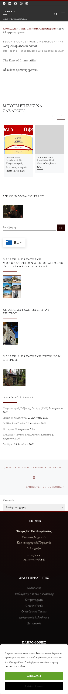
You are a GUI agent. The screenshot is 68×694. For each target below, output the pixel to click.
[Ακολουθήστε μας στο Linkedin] (9, 4)
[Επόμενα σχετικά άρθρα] (61, 116)
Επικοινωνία (34, 623)
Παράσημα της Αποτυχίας (15, 417)
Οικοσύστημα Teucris (34, 611)
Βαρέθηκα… (8, 444)
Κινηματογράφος (34, 600)
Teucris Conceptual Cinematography (37, 28)
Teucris (12, 51)
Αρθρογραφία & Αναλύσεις (34, 617)
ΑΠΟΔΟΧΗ (34, 675)
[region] (34, 669)
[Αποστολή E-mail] (27, 4)
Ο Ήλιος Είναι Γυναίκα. (14, 423)
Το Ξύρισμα (8, 429)
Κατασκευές (34, 588)
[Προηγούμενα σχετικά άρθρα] (52, 116)
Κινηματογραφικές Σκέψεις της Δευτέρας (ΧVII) (25, 408)
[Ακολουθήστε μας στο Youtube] (15, 4)
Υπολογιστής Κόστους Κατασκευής (34, 594)
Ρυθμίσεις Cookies (34, 686)
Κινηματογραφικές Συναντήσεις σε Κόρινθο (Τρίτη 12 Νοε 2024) (16, 167)
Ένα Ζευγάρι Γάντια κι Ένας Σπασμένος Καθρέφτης (27, 434)
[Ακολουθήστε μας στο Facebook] (4, 4)
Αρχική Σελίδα (10, 28)
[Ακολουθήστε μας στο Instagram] (21, 4)
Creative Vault (34, 606)
